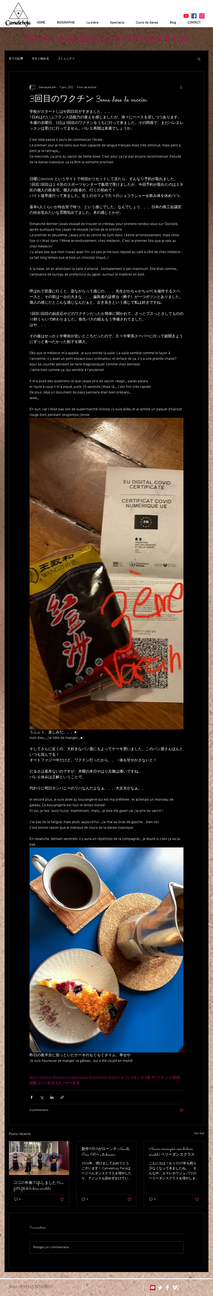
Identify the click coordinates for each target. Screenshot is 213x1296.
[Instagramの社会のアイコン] (201, 16)
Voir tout (199, 1133)
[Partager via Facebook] (31, 1097)
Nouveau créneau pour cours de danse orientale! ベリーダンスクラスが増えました (173, 1152)
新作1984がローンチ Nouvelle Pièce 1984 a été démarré (106, 1152)
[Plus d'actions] (180, 87)
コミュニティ (66, 59)
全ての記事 (16, 59)
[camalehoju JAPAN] (194, 16)
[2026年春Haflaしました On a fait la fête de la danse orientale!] (39, 1158)
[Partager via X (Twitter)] (42, 1097)
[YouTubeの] (186, 16)
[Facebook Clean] (167, 1287)
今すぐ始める (40, 59)
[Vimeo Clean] (174, 1287)
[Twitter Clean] (160, 1287)
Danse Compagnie (63, 38)
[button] (199, 59)
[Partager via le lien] (62, 1097)
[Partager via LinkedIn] (52, 1097)
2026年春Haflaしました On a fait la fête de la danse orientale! (38, 1186)
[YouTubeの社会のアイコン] (152, 1287)
